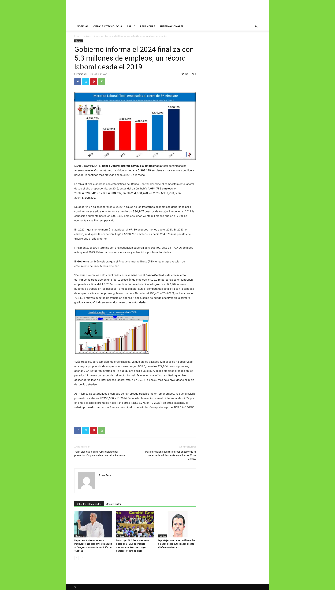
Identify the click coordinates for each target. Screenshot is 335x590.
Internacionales (171, 26)
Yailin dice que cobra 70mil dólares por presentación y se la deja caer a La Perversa (99, 453)
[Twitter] (85, 81)
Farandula (147, 26)
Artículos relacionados (89, 504)
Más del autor (113, 504)
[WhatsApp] (101, 81)
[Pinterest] (93, 81)
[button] (256, 26)
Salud (131, 26)
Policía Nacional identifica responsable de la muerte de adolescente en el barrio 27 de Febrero (170, 455)
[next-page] (82, 558)
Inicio (76, 35)
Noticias (82, 26)
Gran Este (83, 73)
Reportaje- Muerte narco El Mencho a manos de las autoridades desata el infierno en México (176, 544)
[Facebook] (77, 81)
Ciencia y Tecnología (107, 26)
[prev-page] (76, 558)
